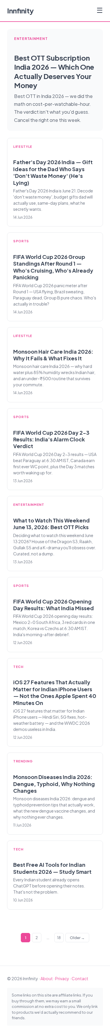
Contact (80, 978)
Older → (77, 937)
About (46, 978)
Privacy (62, 978)
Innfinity (20, 10)
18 (59, 937)
